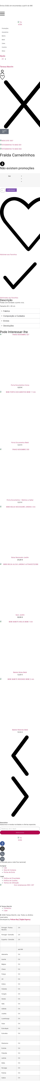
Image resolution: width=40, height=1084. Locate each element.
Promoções (5, 28)
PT (3, 59)
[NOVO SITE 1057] (6, 141)
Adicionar (11, 190)
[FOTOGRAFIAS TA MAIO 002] (11, 149)
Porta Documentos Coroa (20, 385)
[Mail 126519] (2, 859)
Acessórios (5, 32)
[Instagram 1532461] (2, 848)
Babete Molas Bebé (20, 672)
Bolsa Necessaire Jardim (20, 557)
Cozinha (4, 47)
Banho (3, 36)
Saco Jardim (20, 615)
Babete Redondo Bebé (20, 730)
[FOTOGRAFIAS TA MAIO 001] (10, 145)
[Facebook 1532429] (2, 843)
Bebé (3, 39)
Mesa (3, 51)
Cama (3, 43)
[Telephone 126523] (2, 853)
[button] (20, 755)
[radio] (31, 176)
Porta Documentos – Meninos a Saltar (20, 500)
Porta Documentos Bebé (20, 442)
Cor (9, 176)
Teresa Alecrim (6, 67)
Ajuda (2, 56)
